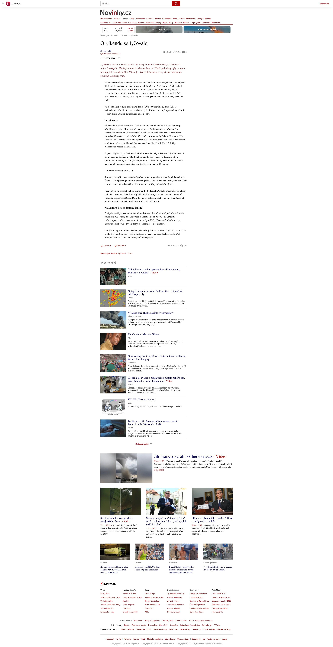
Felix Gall (126, 608)
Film (129, 338)
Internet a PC (105, 22)
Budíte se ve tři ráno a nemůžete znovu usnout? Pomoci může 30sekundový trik (153, 422)
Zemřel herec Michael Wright (143, 334)
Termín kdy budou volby (110, 605)
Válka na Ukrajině (153, 19)
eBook (168, 52)
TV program (195, 22)
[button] (113, 276)
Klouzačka (173, 625)
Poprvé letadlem (196, 597)
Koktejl (208, 19)
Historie (141, 22)
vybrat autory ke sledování (109, 54)
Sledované (216, 22)
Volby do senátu (107, 608)
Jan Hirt (126, 601)
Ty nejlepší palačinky (175, 594)
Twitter (119, 639)
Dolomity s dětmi (196, 612)
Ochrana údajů (183, 639)
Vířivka (217, 625)
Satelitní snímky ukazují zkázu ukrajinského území (116, 519)
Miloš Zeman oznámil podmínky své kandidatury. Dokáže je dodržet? (154, 271)
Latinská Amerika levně (199, 608)
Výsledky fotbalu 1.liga (154, 597)
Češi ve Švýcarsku (197, 605)
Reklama (127, 639)
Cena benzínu (181, 621)
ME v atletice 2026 (152, 605)
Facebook (110, 639)
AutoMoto (117, 22)
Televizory (196, 629)
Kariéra (136, 639)
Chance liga (150, 594)
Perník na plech (173, 612)
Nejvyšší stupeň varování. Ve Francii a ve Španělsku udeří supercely (155, 292)
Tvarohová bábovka (175, 605)
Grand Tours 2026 (130, 612)
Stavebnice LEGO (143, 629)
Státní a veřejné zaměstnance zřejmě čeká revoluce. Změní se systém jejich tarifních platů (166, 521)
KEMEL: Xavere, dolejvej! (142, 399)
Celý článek (159, 469)
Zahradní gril (207, 625)
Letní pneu (173, 629)
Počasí (186, 22)
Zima (130, 253)
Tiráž (143, 639)
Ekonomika (190, 19)
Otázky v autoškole (220, 608)
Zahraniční (140, 19)
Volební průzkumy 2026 (110, 597)
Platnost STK (217, 612)
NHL (147, 612)
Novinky (103, 51)
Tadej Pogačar (129, 605)
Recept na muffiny (174, 597)
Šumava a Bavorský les (199, 601)
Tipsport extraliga (152, 601)
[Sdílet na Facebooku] (181, 245)
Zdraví (130, 428)
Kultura (182, 19)
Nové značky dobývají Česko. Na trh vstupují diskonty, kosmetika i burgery (157, 357)
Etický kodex (170, 639)
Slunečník (163, 625)
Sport (165, 22)
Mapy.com (138, 621)
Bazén (126, 625)
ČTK (109, 51)
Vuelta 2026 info (129, 594)
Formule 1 (149, 608)
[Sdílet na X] (185, 245)
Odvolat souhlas (198, 639)
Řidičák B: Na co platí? (221, 605)
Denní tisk (206, 22)
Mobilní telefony (127, 629)
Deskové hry (185, 629)
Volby (132, 19)
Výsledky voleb (106, 601)
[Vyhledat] (176, 3)
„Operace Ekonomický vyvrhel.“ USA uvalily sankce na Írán (212, 519)
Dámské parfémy (160, 629)
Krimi (175, 19)
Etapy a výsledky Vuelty (132, 597)
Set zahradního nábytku (190, 625)
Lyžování (122, 253)
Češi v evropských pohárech (201, 621)
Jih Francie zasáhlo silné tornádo (183, 456)
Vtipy (130, 276)
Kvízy (171, 22)
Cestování (132, 22)
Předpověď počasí (152, 621)
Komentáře (166, 19)
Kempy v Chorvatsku (198, 594)
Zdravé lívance (173, 601)
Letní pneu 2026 (218, 594)
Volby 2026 (105, 594)
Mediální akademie (155, 639)
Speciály (178, 22)
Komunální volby (107, 612)
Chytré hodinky (209, 629)
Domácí (125, 19)
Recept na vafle (173, 608)
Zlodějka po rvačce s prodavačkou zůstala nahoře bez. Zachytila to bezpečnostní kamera (156, 379)
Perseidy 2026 (168, 621)
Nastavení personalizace (217, 639)
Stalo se (117, 19)
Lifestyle (200, 19)
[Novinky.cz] (116, 13)
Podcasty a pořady (153, 22)
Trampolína (152, 625)
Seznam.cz (324, 4)
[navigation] (3, 4)
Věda (124, 22)
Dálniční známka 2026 (221, 597)
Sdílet (178, 52)
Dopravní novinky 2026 (221, 601)
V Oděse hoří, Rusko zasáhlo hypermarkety (151, 312)
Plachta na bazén (139, 625)
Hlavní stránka (106, 19)
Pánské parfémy (223, 629)
